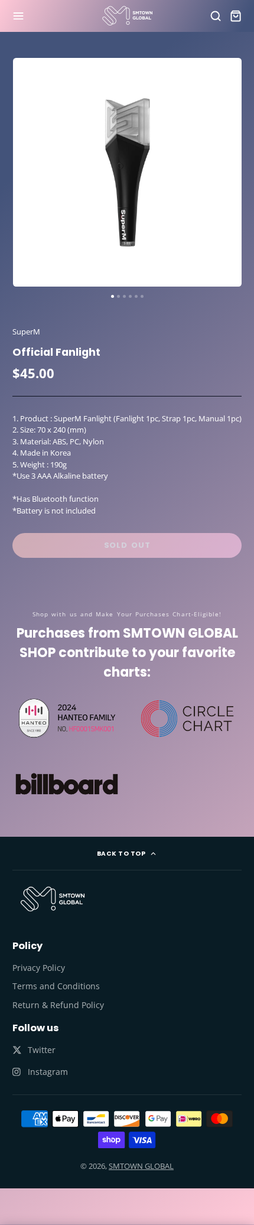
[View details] (52, 898)
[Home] (127, 15)
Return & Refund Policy (58, 1004)
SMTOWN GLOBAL (141, 1166)
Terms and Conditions (56, 986)
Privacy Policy (38, 967)
